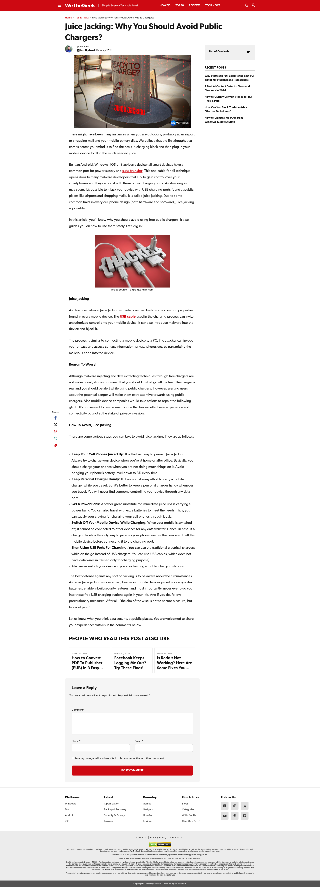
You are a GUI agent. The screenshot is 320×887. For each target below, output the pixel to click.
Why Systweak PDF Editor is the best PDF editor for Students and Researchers (230, 78)
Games (147, 803)
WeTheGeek (80, 5)
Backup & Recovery (115, 809)
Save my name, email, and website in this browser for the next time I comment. (119, 758)
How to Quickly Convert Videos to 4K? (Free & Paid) (228, 99)
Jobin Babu (83, 47)
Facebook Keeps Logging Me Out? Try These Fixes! (130, 663)
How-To (147, 815)
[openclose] (59, 5)
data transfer (132, 171)
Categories (188, 809)
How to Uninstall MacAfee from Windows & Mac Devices (224, 120)
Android (69, 815)
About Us (141, 837)
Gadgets (148, 809)
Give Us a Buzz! (191, 821)
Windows (70, 803)
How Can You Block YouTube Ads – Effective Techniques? (226, 109)
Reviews (194, 5)
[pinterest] (55, 432)
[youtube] (224, 816)
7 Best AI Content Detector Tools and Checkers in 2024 (227, 88)
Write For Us (189, 815)
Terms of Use (177, 837)
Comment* (78, 710)
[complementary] (55, 446)
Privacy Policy (158, 837)
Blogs (185, 803)
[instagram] (234, 806)
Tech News (212, 5)
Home (68, 17)
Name (76, 741)
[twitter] (55, 425)
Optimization (111, 803)
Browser (108, 821)
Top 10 (180, 5)
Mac (67, 809)
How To (165, 5)
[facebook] (55, 418)
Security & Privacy (114, 815)
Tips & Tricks (81, 17)
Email (139, 741)
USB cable (128, 316)
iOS (67, 821)
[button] (246, 6)
